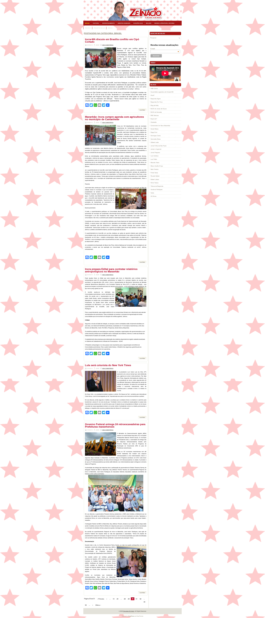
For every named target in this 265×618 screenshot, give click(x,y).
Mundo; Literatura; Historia (164, 23)
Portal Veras (154, 173)
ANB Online (154, 88)
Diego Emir (154, 132)
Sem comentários (107, 45)
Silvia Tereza (154, 183)
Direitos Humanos (124, 23)
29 (128, 599)
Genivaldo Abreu (156, 139)
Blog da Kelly (155, 105)
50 (86, 605)
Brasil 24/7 (154, 119)
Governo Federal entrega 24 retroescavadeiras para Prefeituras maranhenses (115, 425)
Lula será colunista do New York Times (108, 365)
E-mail (165, 48)
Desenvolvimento (108, 23)
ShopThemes (140, 616)
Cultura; (96, 23)
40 (144, 602)
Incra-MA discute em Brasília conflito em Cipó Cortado (112, 40)
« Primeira (100, 599)
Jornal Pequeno (155, 152)
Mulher (148, 23)
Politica (88, 28)
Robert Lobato (155, 179)
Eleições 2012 (138, 23)
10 (113, 599)
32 (140, 599)
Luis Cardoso (154, 156)
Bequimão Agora (156, 99)
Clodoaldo (154, 122)
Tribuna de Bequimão (157, 186)
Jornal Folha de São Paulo (158, 146)
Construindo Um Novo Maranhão (160, 126)
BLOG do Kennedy (156, 112)
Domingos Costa (156, 136)
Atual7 (152, 95)
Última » (98, 605)
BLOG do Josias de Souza (159, 109)
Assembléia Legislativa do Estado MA (162, 92)
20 (117, 599)
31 (136, 599)
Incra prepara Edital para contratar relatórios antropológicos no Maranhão (111, 270)
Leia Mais (142, 110)
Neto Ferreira (154, 169)
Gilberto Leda (155, 142)
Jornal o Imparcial (156, 149)
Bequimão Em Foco (157, 102)
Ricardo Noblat (155, 176)
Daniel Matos (154, 129)
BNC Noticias (155, 115)
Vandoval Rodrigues (157, 189)
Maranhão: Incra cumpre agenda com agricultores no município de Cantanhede (114, 118)
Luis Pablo (154, 159)
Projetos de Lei (99, 28)
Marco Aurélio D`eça (157, 166)
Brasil (87, 23)
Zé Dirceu (153, 196)
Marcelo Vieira (155, 162)
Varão (152, 193)
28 (125, 599)
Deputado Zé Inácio (128, 611)
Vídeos (110, 28)
